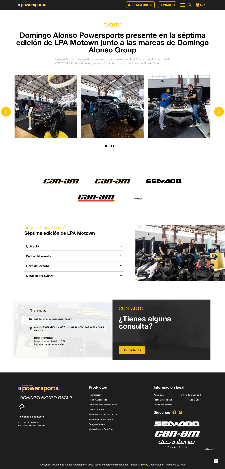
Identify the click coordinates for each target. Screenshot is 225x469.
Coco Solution (156, 464)
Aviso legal (159, 395)
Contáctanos (131, 350)
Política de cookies (163, 400)
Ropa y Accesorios (98, 400)
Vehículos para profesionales (103, 404)
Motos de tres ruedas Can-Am (103, 414)
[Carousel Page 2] (110, 146)
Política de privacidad (190, 395)
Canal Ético (195, 400)
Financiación (95, 395)
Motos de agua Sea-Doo (100, 429)
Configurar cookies (163, 404)
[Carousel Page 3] (114, 146)
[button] (216, 461)
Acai (182, 464)
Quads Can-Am (96, 409)
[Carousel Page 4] (119, 146)
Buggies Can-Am (97, 424)
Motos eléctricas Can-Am (101, 419)
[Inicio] (32, 4)
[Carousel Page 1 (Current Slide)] (106, 146)
